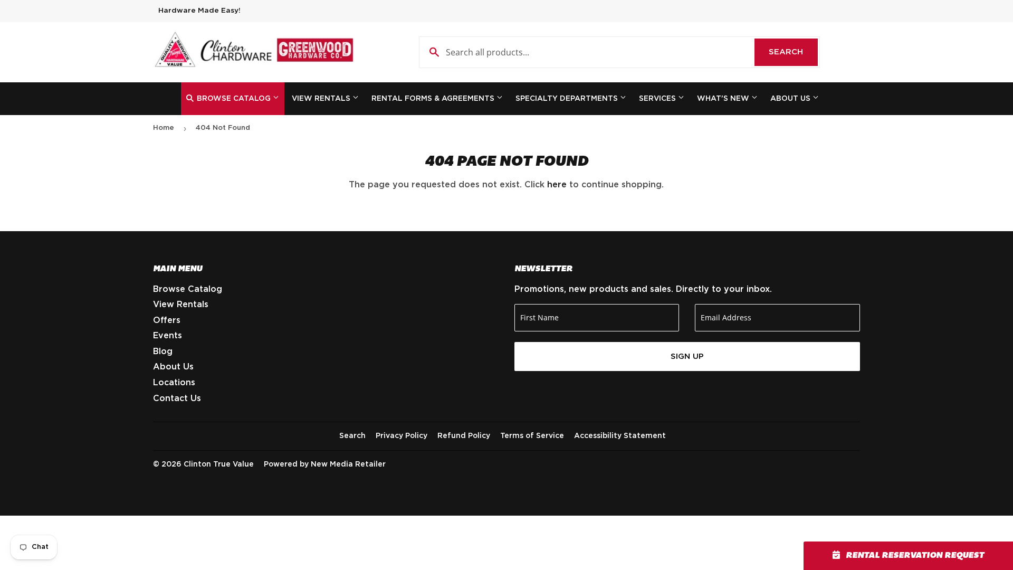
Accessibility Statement (620, 436)
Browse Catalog (234, 98)
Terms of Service (532, 436)
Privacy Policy (401, 436)
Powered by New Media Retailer (325, 464)
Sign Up (687, 356)
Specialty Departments (567, 98)
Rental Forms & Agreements (433, 98)
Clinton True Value (219, 464)
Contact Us (177, 398)
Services (658, 98)
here (557, 184)
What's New (724, 98)
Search (793, 52)
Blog (163, 351)
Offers (166, 320)
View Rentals (322, 98)
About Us (791, 98)
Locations (174, 382)
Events (167, 335)
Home (163, 128)
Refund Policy (463, 436)
